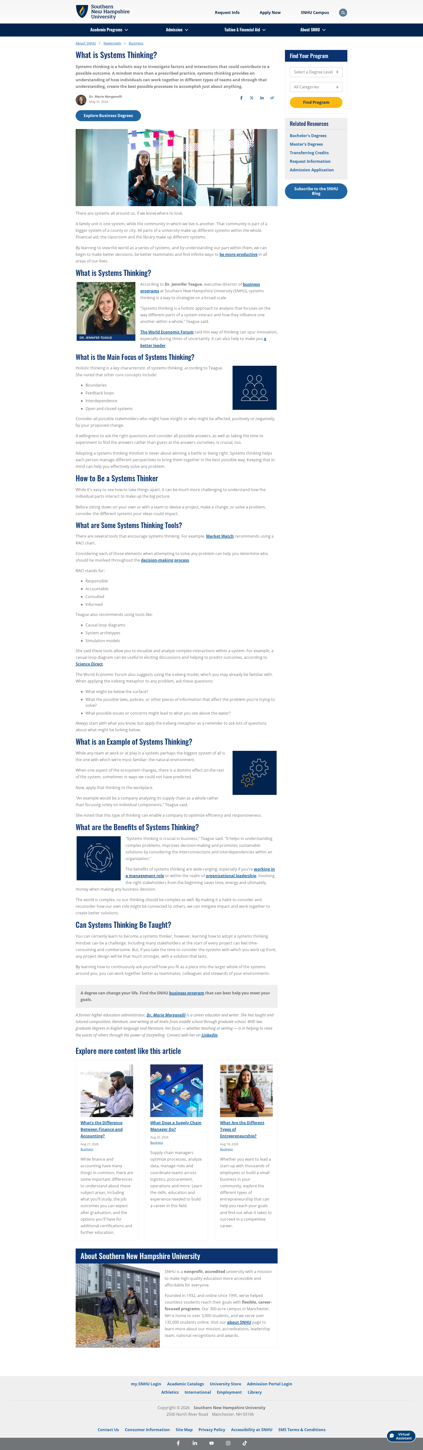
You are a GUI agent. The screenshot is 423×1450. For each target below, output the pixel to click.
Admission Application (312, 170)
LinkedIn (209, 1035)
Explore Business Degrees (108, 115)
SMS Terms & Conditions (302, 1429)
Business (136, 43)
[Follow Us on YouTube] (211, 1444)
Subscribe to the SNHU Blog (316, 191)
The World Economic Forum (167, 332)
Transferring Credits (309, 152)
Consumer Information (147, 1429)
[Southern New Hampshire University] (102, 12)
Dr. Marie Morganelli (166, 1015)
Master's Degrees (306, 144)
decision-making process (165, 560)
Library (255, 1392)
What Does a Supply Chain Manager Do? (175, 1126)
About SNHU (310, 30)
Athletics (170, 1392)
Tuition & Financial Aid (242, 30)
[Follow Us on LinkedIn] (194, 1444)
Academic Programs (106, 30)
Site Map (184, 1429)
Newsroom (112, 43)
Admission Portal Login (269, 1384)
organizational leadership (231, 875)
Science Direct (89, 664)
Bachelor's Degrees (308, 135)
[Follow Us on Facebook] (178, 1444)
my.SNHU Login (146, 1384)
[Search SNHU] (343, 13)
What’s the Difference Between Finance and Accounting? (102, 1129)
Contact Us (108, 1429)
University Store (225, 1384)
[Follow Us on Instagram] (228, 1444)
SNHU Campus (315, 12)
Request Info (227, 12)
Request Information (310, 161)
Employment (229, 1392)
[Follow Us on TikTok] (244, 1444)
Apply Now (270, 12)
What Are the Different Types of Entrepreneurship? (242, 1129)
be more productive (239, 254)
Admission (174, 30)
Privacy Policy (212, 1429)
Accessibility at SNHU (251, 1429)
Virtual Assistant (404, 1436)
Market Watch (220, 536)
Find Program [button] (316, 102)
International (198, 1392)
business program (186, 993)
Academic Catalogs (185, 1384)
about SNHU (239, 1322)
